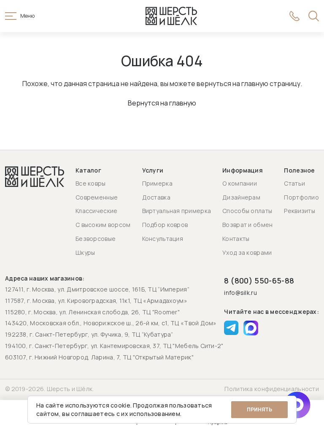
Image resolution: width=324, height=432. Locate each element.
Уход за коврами (247, 252)
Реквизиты (299, 211)
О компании (239, 183)
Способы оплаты (247, 211)
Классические (96, 211)
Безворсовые (96, 239)
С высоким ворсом (103, 225)
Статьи (294, 183)
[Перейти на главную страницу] (171, 16)
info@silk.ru (240, 293)
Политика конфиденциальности (271, 389)
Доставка (156, 197)
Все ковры (91, 183)
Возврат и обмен (247, 225)
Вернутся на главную (162, 103)
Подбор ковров (165, 225)
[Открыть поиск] (313, 16)
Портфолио (301, 197)
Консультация (162, 239)
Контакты (235, 239)
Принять (259, 409)
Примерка (157, 183)
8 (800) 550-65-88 (259, 280)
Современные (97, 197)
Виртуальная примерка (176, 211)
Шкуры (85, 252)
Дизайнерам (241, 197)
